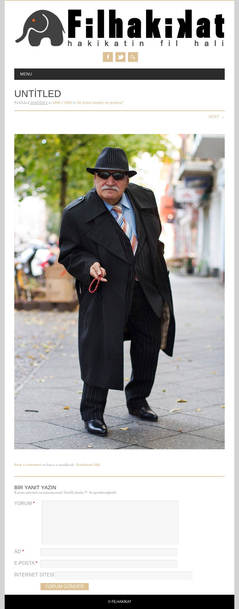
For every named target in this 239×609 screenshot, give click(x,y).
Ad (19, 551)
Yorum (24, 503)
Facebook (108, 57)
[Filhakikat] (119, 46)
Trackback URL (88, 465)
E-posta (25, 563)
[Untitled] (119, 449)
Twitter (120, 57)
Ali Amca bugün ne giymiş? (100, 102)
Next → (217, 116)
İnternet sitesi (34, 574)
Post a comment (28, 465)
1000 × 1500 (62, 102)
